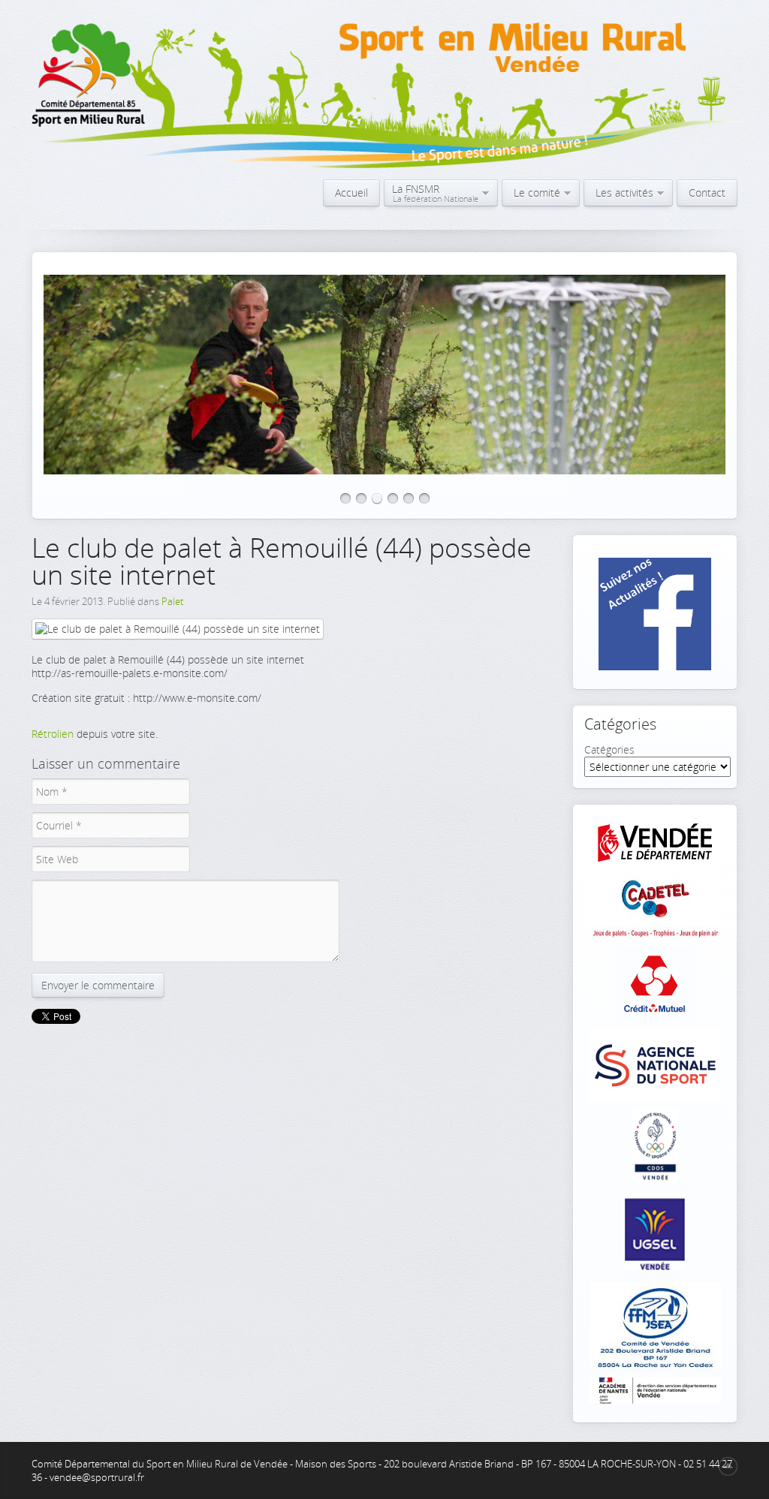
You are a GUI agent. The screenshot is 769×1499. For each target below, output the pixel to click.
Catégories (609, 749)
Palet (172, 601)
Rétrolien (53, 734)
